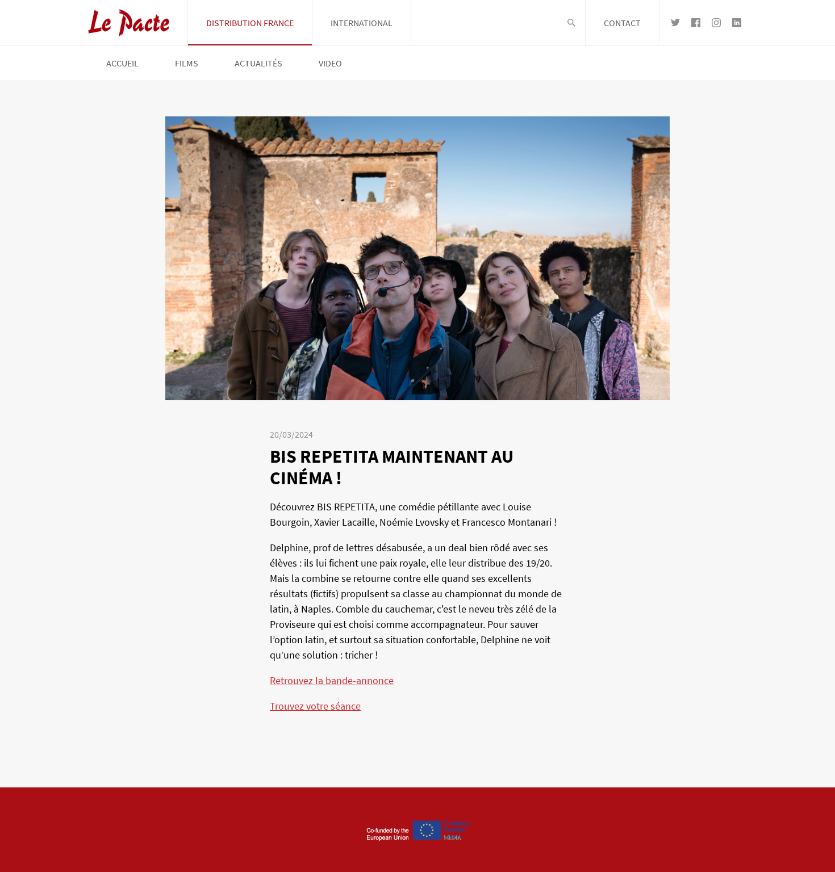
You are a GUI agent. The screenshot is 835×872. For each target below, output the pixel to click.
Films (186, 63)
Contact (622, 22)
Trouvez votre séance (315, 705)
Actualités (258, 63)
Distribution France (250, 22)
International (362, 22)
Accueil (122, 63)
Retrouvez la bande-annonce (332, 680)
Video (330, 63)
